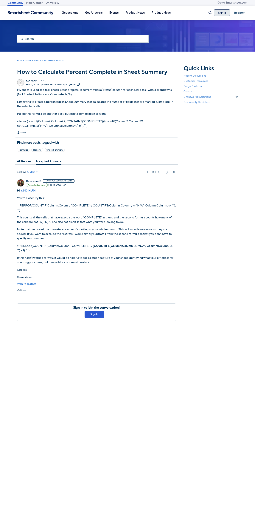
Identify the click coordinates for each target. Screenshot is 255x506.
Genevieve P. (33, 181)
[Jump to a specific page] (173, 172)
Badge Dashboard (194, 86)
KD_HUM (31, 80)
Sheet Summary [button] (54, 149)
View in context (26, 284)
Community (15, 3)
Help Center (34, 3)
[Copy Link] (78, 84)
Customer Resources (196, 81)
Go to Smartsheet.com (232, 3)
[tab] (24, 161)
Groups (188, 91)
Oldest (31, 172)
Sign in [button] (94, 314)
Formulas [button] (23, 149)
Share (21, 133)
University (52, 3)
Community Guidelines (197, 102)
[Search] (210, 12)
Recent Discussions (195, 76)
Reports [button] (37, 149)
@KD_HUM (28, 191)
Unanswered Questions (211, 97)
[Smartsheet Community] (30, 12)
